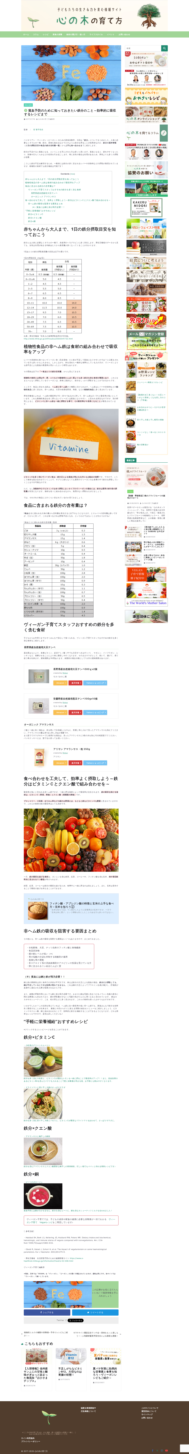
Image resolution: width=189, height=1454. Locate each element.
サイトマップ (147, 1414)
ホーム (26, 34)
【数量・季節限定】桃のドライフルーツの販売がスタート (146, 497)
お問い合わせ (124, 34)
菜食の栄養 (57, 34)
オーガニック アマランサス (43, 196)
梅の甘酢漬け (142, 444)
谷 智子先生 (38, 129)
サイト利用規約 (28, 1438)
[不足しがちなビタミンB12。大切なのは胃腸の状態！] (71, 1349)
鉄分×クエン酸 (35, 218)
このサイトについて (150, 1408)
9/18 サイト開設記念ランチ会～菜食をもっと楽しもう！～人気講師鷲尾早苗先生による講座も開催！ (96, 1334)
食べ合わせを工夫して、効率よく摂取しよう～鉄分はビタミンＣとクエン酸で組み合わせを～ (68, 200)
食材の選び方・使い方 (75, 34)
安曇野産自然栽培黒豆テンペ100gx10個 (75, 698)
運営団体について (149, 1411)
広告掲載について (88, 1411)
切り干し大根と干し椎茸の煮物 (150, 420)
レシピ (46, 34)
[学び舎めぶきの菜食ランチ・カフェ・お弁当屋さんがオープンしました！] (133, 547)
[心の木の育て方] (94, 1)
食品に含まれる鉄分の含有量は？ (40, 186)
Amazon (60, 683)
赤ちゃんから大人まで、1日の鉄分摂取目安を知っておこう (52, 179)
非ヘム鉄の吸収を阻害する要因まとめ (45, 203)
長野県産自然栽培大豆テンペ (44, 193)
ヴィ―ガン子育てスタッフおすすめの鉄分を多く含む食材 (54, 189)
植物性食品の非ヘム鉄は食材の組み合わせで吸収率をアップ (52, 182)
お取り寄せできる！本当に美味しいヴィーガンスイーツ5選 (154, 557)
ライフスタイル (96, 34)
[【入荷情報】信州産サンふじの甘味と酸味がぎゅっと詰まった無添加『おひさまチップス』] (36, 1349)
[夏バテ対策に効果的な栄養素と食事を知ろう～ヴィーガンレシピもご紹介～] (105, 1349)
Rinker (65, 673)
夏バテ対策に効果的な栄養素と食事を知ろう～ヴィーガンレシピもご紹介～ (105, 1373)
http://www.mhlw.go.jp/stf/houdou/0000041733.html (48, 339)
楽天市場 (75, 683)
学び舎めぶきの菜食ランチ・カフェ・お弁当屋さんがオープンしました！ (154, 544)
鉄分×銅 (32, 221)
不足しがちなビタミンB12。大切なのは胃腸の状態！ (70, 1371)
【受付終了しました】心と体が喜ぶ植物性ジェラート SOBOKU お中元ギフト (154, 530)
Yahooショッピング (95, 683)
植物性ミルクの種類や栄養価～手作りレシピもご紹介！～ (46, 1334)
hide (72, 174)
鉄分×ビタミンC (35, 214)
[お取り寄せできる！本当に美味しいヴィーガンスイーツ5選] (133, 560)
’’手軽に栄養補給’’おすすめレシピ (40, 210)
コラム (36, 34)
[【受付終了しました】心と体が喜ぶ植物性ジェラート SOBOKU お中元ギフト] (133, 532)
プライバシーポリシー (30, 1441)
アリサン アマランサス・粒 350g (71, 749)
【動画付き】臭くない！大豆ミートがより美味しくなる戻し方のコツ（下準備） (151, 397)
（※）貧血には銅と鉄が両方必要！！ (48, 207)
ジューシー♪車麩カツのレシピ (150, 382)
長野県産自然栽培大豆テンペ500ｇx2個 (75, 669)
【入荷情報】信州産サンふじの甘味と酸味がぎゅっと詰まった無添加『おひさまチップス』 (36, 1375)
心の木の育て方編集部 (46, 119)
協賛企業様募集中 (88, 1408)
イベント (111, 34)
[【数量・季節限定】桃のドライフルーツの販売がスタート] (146, 476)
